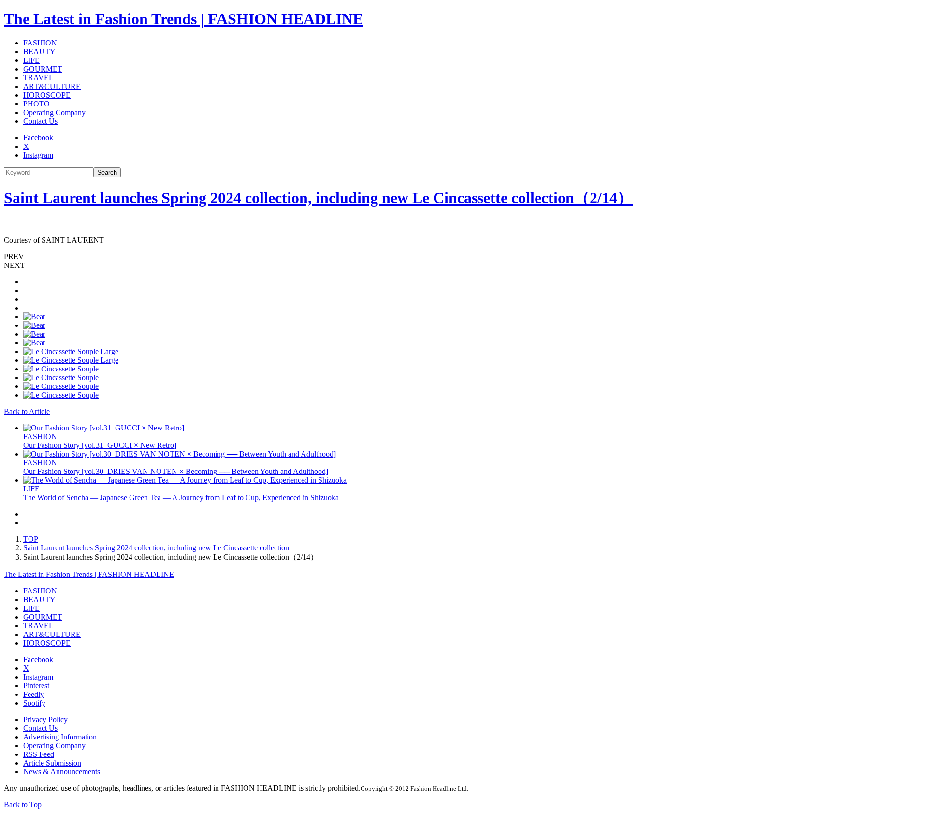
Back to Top (23, 804)
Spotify (34, 703)
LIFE (31, 60)
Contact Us (40, 121)
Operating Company (54, 112)
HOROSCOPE (47, 95)
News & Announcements (61, 772)
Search (107, 172)
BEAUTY (39, 51)
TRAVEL (38, 78)
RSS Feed (38, 754)
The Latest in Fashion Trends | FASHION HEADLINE (183, 19)
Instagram (38, 155)
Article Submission (52, 763)
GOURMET (42, 69)
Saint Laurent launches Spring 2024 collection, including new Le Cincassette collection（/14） (318, 198)
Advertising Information (60, 737)
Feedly (33, 694)
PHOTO (36, 104)
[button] (464, 256)
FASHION (40, 43)
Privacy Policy (45, 719)
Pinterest (36, 685)
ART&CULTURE (52, 86)
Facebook (38, 137)
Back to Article (27, 411)
